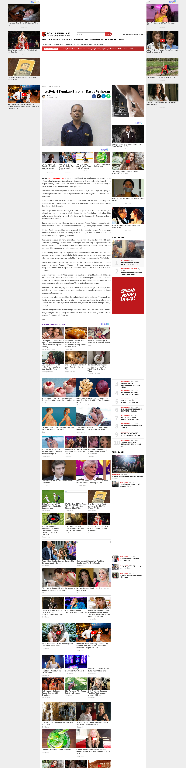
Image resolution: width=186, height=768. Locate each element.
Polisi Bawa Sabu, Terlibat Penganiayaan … (129, 560)
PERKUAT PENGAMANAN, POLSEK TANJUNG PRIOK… (127, 477)
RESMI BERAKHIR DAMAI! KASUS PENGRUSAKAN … (130, 263)
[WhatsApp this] (108, 96)
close (37, 1)
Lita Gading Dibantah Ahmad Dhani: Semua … (130, 568)
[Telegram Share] (103, 96)
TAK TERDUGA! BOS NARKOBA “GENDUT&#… (130, 402)
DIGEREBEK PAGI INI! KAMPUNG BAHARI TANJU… (131, 418)
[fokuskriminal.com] (59, 34)
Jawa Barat (133, 269)
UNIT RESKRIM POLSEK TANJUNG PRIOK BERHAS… (131, 393)
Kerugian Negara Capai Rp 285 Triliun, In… (131, 576)
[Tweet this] (99, 96)
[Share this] (94, 96)
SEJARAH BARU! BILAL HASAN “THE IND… (131, 427)
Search (108, 34)
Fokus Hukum (116, 474)
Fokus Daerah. (125, 260)
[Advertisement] (93, 15)
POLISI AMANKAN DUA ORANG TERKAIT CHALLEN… (131, 435)
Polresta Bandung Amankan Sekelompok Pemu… (131, 273)
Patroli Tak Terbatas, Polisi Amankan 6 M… (130, 485)
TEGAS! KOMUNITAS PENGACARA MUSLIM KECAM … (131, 444)
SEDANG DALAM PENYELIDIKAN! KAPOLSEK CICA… (130, 385)
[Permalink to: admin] (44, 96)
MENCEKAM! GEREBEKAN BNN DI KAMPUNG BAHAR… (131, 410)
